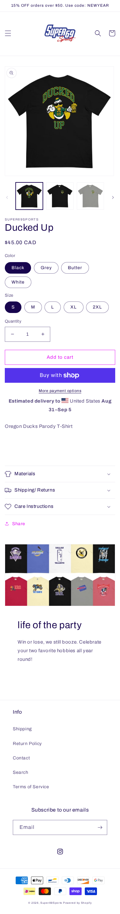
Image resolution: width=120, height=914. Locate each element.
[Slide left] (7, 197)
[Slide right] (113, 197)
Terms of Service (31, 786)
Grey (46, 267)
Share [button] (18, 523)
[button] (8, 33)
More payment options (60, 391)
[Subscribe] (100, 827)
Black (18, 267)
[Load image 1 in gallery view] (29, 196)
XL (73, 307)
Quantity (13, 321)
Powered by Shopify (77, 903)
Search (20, 772)
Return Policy (27, 743)
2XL (97, 307)
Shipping (22, 728)
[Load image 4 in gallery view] (90, 196)
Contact (21, 758)
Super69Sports (51, 903)
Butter (75, 267)
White (18, 282)
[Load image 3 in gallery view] (59, 196)
